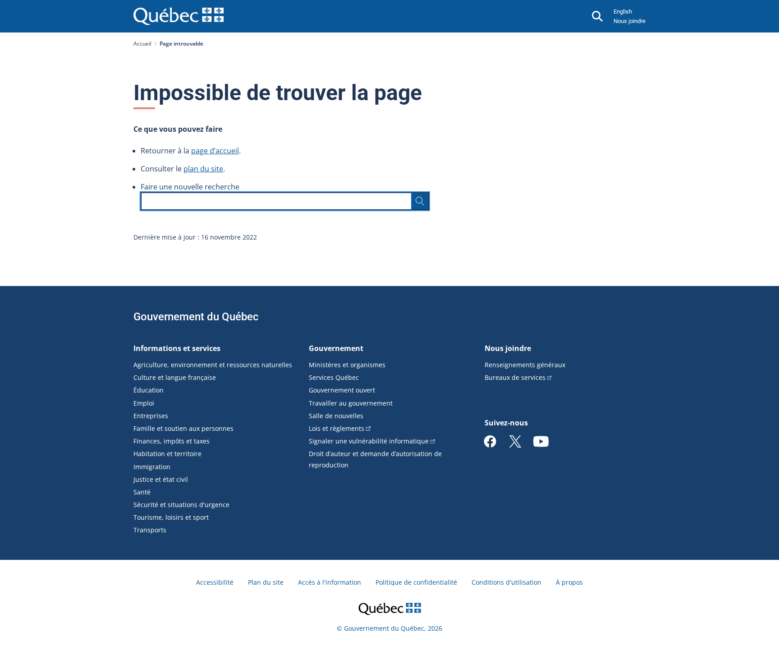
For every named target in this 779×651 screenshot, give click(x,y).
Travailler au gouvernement (351, 403)
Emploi (143, 403)
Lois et (336, 428)
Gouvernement (336, 348)
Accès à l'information (329, 582)
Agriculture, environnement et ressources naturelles (212, 364)
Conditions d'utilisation (506, 582)
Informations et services (176, 348)
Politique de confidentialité (416, 582)
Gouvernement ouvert (342, 390)
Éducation (148, 390)
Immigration (151, 466)
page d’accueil (215, 151)
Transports (149, 530)
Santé (142, 492)
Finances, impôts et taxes (171, 441)
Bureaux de (515, 377)
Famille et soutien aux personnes (183, 428)
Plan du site (266, 582)
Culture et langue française (174, 377)
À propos (569, 582)
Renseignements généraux (525, 364)
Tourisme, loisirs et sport (171, 517)
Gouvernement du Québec (196, 316)
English (623, 11)
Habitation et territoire (167, 453)
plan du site (203, 169)
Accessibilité (215, 582)
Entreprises (150, 415)
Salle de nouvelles (336, 415)
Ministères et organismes (347, 364)
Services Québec (334, 377)
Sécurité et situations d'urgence (181, 504)
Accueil (142, 43)
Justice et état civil (160, 479)
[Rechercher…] (420, 201)
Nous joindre (630, 21)
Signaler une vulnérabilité (369, 441)
